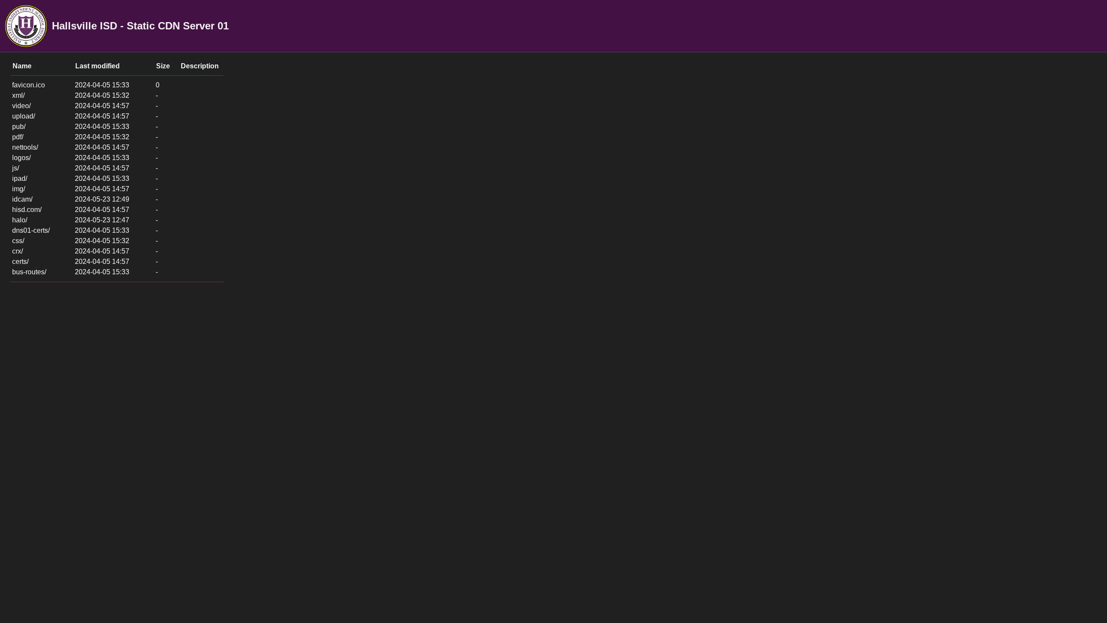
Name (22, 66)
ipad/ (19, 178)
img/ (18, 189)
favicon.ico (28, 85)
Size (163, 66)
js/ (15, 168)
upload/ (23, 116)
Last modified (97, 66)
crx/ (17, 251)
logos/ (21, 157)
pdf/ (17, 137)
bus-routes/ (29, 272)
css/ (18, 240)
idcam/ (22, 199)
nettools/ (25, 147)
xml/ (18, 95)
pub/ (19, 126)
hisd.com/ (27, 209)
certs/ (20, 261)
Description (200, 66)
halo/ (19, 220)
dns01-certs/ (31, 230)
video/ (21, 105)
